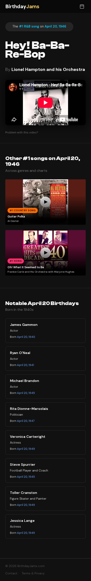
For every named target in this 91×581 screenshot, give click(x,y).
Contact (11, 573)
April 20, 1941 (25, 365)
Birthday (22, 6)
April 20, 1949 (26, 449)
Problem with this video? (21, 132)
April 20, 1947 (26, 421)
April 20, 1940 (26, 337)
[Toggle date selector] (82, 6)
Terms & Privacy (33, 573)
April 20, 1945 (26, 393)
